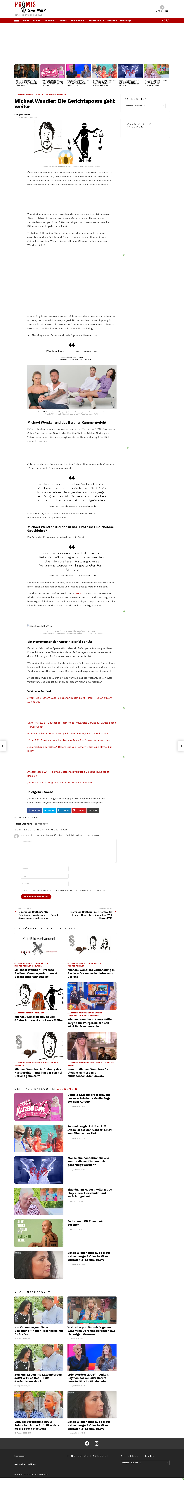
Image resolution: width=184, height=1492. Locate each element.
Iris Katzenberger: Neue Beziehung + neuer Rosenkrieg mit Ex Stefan (38, 1331)
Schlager (37, 966)
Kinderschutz (78, 20)
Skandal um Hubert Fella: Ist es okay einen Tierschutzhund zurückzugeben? (156, 83)
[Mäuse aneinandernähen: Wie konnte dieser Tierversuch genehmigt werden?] (130, 71)
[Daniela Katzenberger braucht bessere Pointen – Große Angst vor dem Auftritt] (52, 71)
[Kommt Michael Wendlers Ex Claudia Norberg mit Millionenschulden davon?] (92, 1046)
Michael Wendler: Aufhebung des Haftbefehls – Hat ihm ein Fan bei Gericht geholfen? (38, 1073)
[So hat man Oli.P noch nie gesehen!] (38, 1233)
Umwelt (63, 20)
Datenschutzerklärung (25, 1464)
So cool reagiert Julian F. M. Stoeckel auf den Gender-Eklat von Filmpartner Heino (104, 83)
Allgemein (19, 963)
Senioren (112, 20)
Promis (36, 20)
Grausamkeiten (86, 1013)
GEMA (79, 593)
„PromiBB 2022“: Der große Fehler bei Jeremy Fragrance (59, 782)
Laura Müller (41, 963)
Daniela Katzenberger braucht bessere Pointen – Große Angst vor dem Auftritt (52, 83)
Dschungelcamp (87, 1063)
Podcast (45, 1063)
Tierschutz (49, 20)
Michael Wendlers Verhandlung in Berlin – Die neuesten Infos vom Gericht (91, 973)
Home (26, 20)
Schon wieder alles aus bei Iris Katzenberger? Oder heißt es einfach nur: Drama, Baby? (88, 1256)
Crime (28, 1063)
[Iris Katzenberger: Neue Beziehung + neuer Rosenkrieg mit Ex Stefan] (38, 1310)
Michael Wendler (22, 966)
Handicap (125, 20)
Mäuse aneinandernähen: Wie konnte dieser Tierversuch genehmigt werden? (129, 83)
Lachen (98, 1013)
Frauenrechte (96, 20)
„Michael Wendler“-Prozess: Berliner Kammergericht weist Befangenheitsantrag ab (35, 973)
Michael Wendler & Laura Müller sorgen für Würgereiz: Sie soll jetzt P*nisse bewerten (90, 1023)
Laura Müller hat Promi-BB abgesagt (52, 412)
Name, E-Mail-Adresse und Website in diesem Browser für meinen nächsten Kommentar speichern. (64, 890)
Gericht (30, 963)
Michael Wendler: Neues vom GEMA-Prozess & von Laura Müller (38, 1018)
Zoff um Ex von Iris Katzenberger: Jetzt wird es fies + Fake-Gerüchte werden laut (38, 1378)
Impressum (19, 1456)
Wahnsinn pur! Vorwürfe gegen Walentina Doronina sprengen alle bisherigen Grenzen (91, 1331)
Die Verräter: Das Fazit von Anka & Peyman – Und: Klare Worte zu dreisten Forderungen (26, 83)
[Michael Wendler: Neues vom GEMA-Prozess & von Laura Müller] (38, 996)
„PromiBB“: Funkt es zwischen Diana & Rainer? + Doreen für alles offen (68, 740)
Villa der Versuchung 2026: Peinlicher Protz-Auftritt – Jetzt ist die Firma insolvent (37, 1425)
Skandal (71, 1065)
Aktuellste (162, 11)
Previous (15, 76)
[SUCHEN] (168, 20)
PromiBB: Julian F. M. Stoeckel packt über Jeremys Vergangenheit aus (68, 733)
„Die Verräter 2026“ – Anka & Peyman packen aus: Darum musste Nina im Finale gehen (78, 83)
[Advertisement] (92, 43)
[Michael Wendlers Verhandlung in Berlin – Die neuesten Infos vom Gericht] (92, 946)
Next (168, 76)
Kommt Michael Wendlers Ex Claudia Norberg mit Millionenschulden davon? (87, 1073)
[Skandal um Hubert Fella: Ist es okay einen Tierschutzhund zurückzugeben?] (156, 71)
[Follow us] (163, 20)
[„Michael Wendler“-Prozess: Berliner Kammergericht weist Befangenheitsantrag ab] (38, 946)
